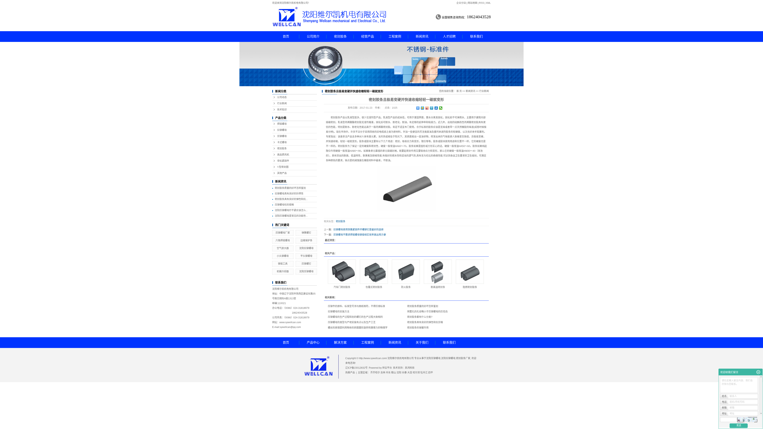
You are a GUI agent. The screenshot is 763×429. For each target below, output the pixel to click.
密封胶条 (340, 36)
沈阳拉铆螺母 (306, 248)
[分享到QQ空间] (422, 108)
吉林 (383, 372)
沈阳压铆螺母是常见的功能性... (291, 215)
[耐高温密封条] (438, 272)
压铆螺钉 (306, 263)
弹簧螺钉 (306, 232)
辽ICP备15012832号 (356, 367)
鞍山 (393, 372)
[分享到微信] (441, 108)
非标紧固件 (283, 160)
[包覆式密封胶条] (374, 272)
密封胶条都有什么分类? (419, 317)
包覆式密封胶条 (374, 287)
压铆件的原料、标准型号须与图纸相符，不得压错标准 (356, 306)
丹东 (388, 372)
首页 (286, 36)
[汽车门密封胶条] (342, 272)
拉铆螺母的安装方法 (338, 311)
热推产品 (350, 372)
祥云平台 (387, 367)
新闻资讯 (422, 36)
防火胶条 (406, 287)
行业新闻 (282, 103)
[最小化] (758, 372)
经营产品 (367, 36)
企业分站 (461, 3)
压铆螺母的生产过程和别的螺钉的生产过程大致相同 (355, 317)
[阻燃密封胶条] (470, 272)
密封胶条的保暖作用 (418, 327)
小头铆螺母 (283, 256)
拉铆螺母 (282, 130)
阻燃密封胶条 (470, 287)
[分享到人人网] (436, 108)
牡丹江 (424, 372)
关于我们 (422, 342)
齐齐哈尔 (375, 372)
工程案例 (394, 36)
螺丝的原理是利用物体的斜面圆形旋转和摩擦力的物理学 (357, 327)
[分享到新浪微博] (427, 108)
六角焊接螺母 (283, 240)
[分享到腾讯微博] (431, 108)
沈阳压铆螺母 (306, 271)
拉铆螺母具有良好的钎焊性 (289, 193)
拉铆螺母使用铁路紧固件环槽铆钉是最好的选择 (358, 229)
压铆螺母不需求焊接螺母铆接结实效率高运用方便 (359, 234)
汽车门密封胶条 (342, 287)
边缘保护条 (306, 240)
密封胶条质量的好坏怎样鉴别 (290, 188)
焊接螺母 (282, 124)
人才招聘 (449, 36)
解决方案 (340, 342)
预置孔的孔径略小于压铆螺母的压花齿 (427, 311)
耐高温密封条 (438, 287)
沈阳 (399, 372)
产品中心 (313, 342)
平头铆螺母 (306, 256)
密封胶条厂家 (463, 358)
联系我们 (476, 36)
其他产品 (282, 173)
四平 (430, 372)
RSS (481, 3)
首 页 (459, 91)
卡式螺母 (282, 142)
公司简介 (313, 36)
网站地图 (472, 3)
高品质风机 (283, 154)
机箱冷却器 (283, 271)
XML (488, 3)
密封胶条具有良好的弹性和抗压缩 (425, 322)
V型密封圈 (283, 167)
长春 (404, 372)
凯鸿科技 (409, 367)
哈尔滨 (416, 372)
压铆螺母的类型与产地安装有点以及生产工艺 (352, 322)
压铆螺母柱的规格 (284, 204)
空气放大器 (283, 248)
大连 (409, 372)
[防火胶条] (406, 272)
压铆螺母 (282, 136)
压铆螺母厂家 (283, 232)
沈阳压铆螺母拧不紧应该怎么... (291, 210)
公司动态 (282, 97)
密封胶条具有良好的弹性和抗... (291, 199)
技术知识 (282, 109)
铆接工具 (283, 263)
